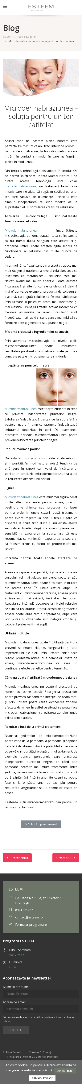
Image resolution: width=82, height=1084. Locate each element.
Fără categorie (27, 36)
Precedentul (19, 858)
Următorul (64, 858)
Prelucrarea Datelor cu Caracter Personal (32, 1057)
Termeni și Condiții (40, 1052)
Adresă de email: (14, 1002)
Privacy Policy (42, 1078)
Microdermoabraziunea (22, 497)
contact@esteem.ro (29, 917)
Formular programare (31, 924)
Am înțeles (65, 1070)
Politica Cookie (12, 1052)
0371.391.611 (24, 910)
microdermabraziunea (20, 186)
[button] (41, 824)
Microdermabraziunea (21, 230)
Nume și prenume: (16, 987)
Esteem (7, 36)
